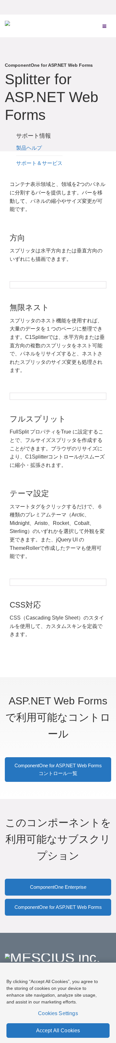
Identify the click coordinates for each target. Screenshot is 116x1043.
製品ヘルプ (29, 148)
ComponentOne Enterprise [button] (58, 887)
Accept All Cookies (58, 1030)
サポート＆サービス (39, 163)
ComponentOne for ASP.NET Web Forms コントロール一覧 (58, 769)
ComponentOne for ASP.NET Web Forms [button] (58, 907)
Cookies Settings (58, 1013)
